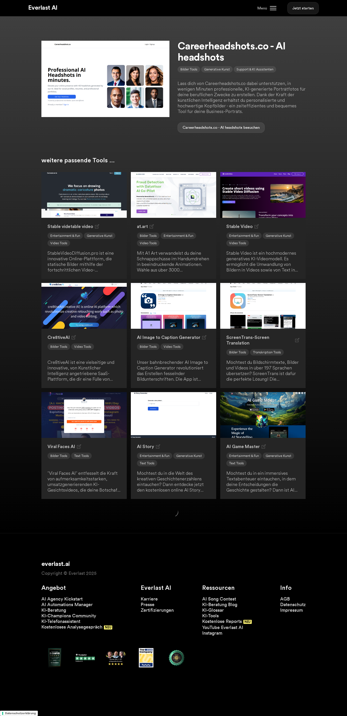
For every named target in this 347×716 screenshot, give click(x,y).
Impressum (291, 610)
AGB (285, 599)
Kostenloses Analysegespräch (71, 626)
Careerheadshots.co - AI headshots (212, 127)
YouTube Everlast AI (222, 627)
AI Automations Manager (67, 604)
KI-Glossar (213, 610)
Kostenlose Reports (222, 621)
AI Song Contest (219, 599)
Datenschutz (293, 604)
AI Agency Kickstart (62, 599)
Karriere (149, 599)
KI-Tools (210, 615)
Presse (147, 604)
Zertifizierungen (157, 610)
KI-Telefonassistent (60, 621)
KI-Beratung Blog (219, 604)
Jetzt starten (303, 8)
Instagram (212, 633)
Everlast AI (42, 8)
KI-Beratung (53, 610)
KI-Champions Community (68, 615)
